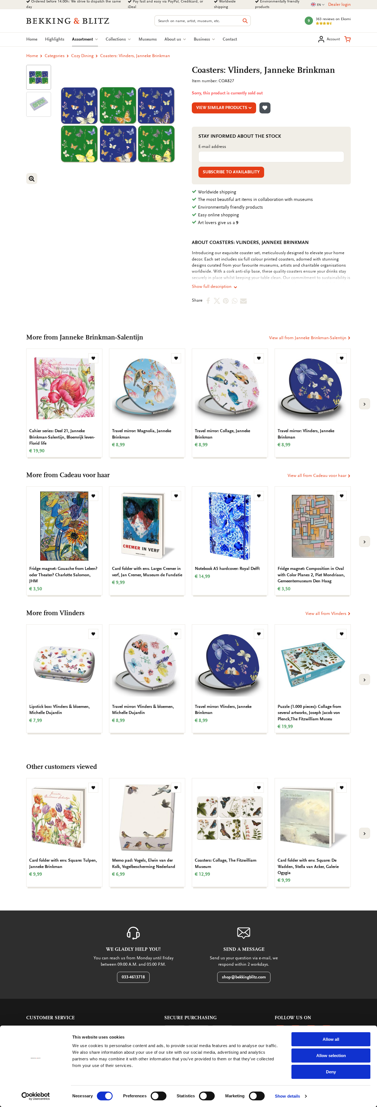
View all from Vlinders (326, 613)
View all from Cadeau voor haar (317, 475)
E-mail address (212, 146)
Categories (55, 55)
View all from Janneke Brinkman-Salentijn (308, 337)
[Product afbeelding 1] (38, 77)
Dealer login (339, 4)
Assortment (85, 39)
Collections (116, 39)
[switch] (158, 1096)
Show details (287, 1096)
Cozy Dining (82, 55)
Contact (230, 39)
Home (31, 39)
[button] (347, 39)
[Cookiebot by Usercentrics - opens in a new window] (36, 1096)
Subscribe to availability (231, 171)
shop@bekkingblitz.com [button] (244, 977)
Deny (331, 1071)
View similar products (221, 107)
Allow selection (331, 1055)
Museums (148, 39)
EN (318, 5)
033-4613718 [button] (133, 977)
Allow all (331, 1039)
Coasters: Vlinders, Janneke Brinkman (135, 55)
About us (173, 39)
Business (202, 39)
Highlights (54, 39)
